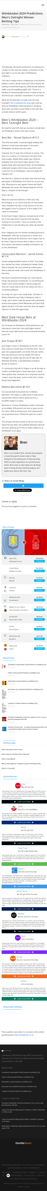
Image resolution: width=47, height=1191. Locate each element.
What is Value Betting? (8, 759)
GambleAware (16, 1175)
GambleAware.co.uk (25, 1035)
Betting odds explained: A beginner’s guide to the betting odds (21, 764)
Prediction (39, 561)
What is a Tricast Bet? (8, 768)
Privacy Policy (29, 1175)
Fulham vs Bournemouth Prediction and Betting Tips (24, 673)
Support (32, 1172)
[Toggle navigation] (42, 5)
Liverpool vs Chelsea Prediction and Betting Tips (23, 703)
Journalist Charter (20, 1172)
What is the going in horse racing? (12, 749)
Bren (23, 442)
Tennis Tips (14, 24)
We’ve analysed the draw (20, 103)
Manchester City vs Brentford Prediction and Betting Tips (25, 689)
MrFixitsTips (5, 24)
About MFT (6, 1172)
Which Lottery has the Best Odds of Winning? (15, 754)
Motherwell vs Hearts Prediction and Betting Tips (23, 681)
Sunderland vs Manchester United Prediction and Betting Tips (27, 664)
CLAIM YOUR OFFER (24, 802)
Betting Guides (9, 743)
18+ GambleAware (32, 1168)
